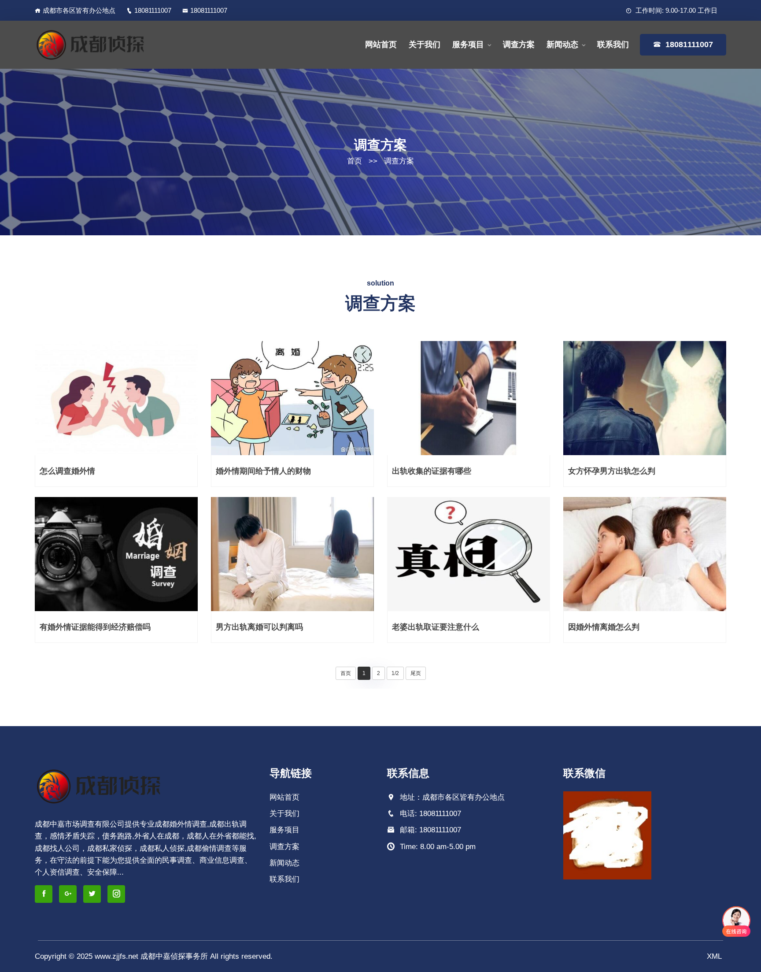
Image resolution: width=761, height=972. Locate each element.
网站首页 (381, 44)
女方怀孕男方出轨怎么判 (611, 471)
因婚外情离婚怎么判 (603, 627)
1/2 (395, 673)
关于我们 (424, 44)
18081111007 (152, 10)
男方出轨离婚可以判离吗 (259, 627)
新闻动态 (562, 44)
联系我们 (613, 44)
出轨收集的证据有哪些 (431, 471)
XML (714, 956)
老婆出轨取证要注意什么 (435, 627)
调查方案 (519, 44)
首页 (354, 161)
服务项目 (468, 44)
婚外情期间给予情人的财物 (263, 471)
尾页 (415, 673)
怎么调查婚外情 (67, 471)
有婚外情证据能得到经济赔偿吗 (95, 627)
